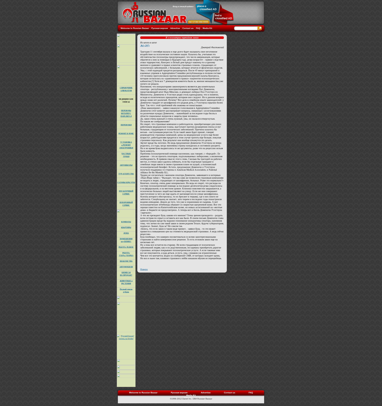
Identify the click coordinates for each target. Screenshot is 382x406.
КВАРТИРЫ (126, 227)
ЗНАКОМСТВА (126, 261)
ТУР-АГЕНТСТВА (126, 174)
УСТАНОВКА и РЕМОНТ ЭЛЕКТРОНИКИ (126, 145)
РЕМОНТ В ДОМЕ (126, 133)
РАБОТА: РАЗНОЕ (126, 247)
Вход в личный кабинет (183, 7)
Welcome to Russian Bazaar (135, 28)
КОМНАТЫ (126, 222)
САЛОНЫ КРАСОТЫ (126, 182)
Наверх (144, 269)
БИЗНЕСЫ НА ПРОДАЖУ (126, 273)
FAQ (198, 28)
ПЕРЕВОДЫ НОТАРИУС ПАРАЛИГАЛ (126, 113)
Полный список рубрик (126, 290)
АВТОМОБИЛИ (126, 267)
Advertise (175, 28)
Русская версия (159, 28)
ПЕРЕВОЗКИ (126, 125)
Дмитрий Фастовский (212, 47)
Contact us (188, 28)
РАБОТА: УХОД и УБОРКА (126, 254)
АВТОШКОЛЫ (126, 165)
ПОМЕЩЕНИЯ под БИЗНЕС (126, 240)
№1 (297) (145, 45)
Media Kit (207, 28)
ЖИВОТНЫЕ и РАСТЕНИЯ (126, 282)
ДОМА (126, 233)
